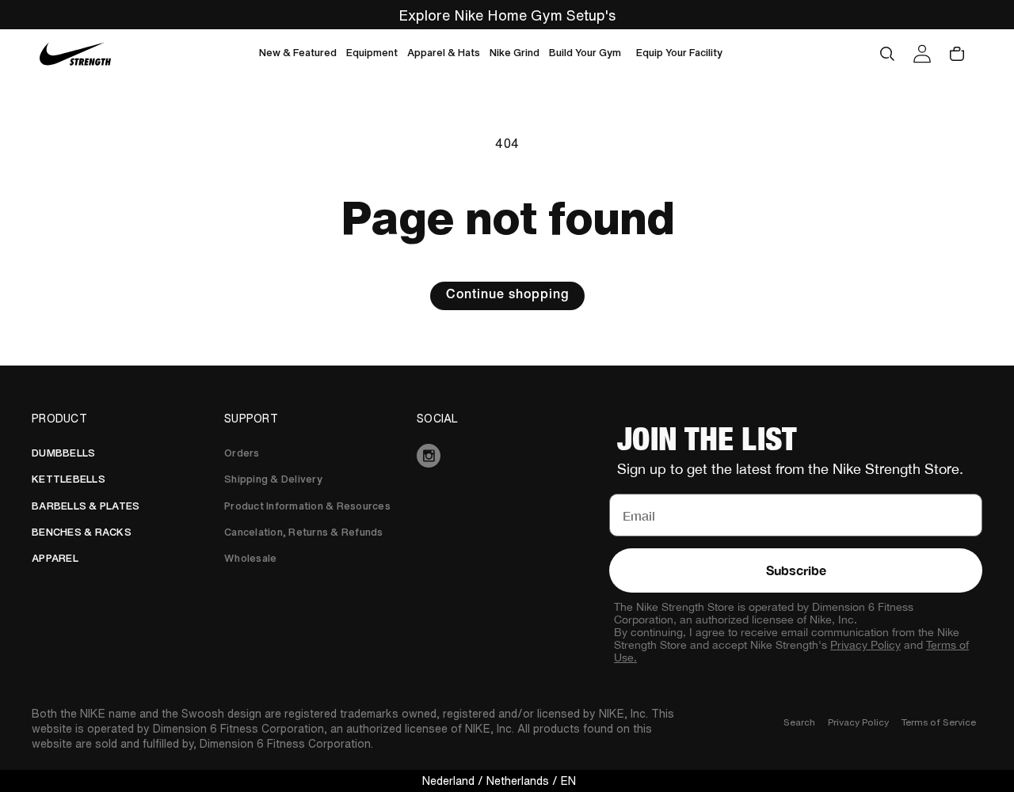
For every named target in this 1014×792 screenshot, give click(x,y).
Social (438, 418)
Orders (242, 453)
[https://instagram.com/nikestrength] (507, 456)
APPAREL (55, 558)
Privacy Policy (865, 645)
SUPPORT (251, 418)
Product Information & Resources (307, 506)
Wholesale (250, 558)
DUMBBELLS (63, 453)
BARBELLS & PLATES (85, 506)
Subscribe (796, 570)
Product (59, 418)
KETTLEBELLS (68, 479)
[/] (75, 54)
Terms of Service (939, 722)
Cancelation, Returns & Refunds (303, 532)
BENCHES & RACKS (82, 532)
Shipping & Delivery (273, 479)
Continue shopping (507, 296)
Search (799, 722)
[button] (297, 53)
